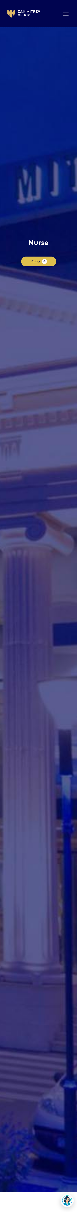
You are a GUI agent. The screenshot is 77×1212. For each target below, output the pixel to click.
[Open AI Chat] (67, 1200)
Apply (35, 261)
